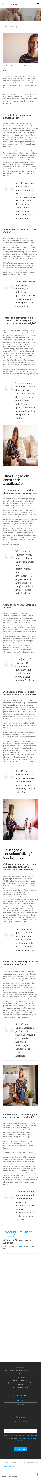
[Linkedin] (21, 1395)
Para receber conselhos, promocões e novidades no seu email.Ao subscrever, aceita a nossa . (20, 1437)
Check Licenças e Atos (20, 1421)
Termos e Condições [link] (9, 1466)
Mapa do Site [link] (15, 1465)
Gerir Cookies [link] (7, 1465)
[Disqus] (20, 1282)
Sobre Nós (20, 1404)
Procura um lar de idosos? (18, 1234)
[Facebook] (13, 1395)
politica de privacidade (28, 1438)
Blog (20, 1409)
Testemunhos (20, 1417)
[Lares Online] (10, 4)
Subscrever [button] (20, 1449)
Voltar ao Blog (10, 27)
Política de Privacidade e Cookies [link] (29, 1465)
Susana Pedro (11, 66)
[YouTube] (25, 1395)
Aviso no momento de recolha (9, 1476)
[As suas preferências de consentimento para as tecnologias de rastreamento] (37, 1474)
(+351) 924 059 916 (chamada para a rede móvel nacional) (21, 1383)
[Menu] (38, 4)
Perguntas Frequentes (20, 1413)
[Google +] (17, 1395)
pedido (20, 1246)
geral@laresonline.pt (21, 1387)
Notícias (6, 70)
